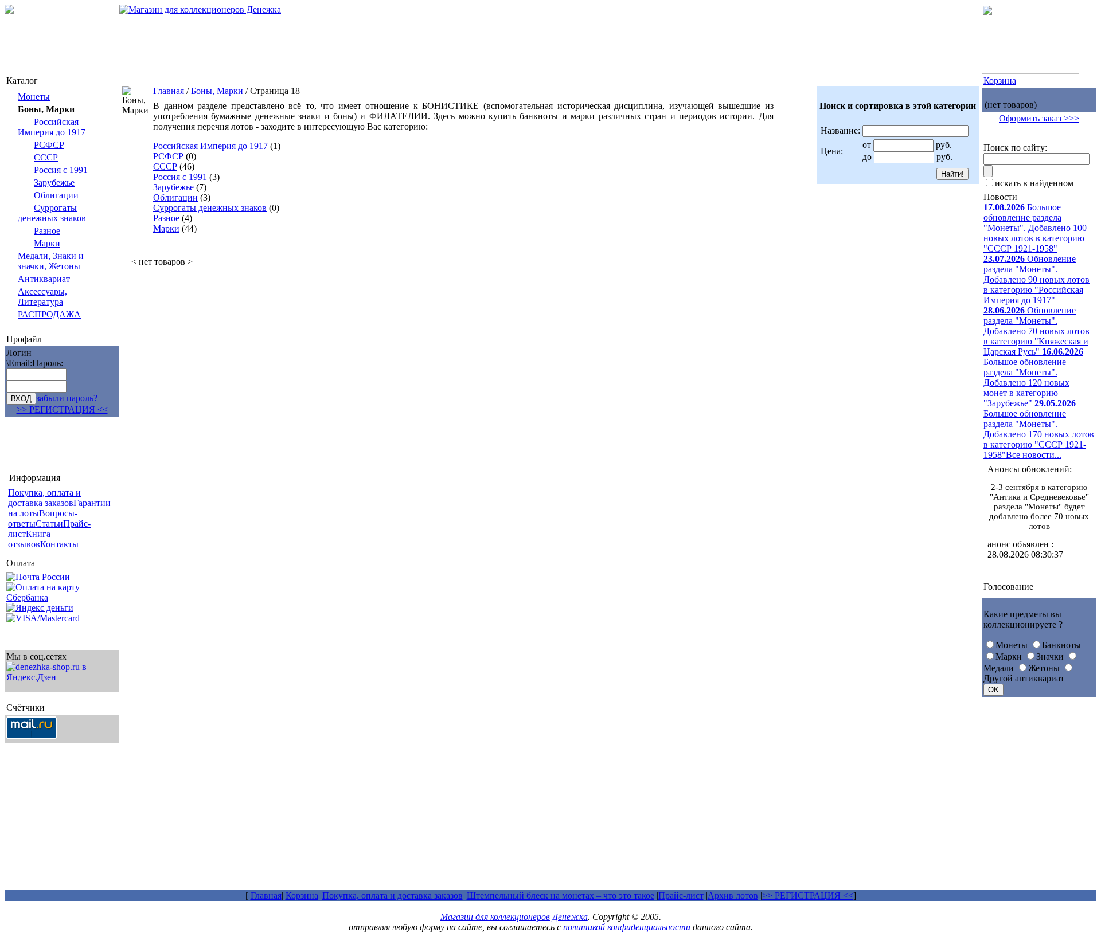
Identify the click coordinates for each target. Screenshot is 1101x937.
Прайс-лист (681, 895)
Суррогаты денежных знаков (52, 213)
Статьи (49, 523)
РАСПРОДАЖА (49, 314)
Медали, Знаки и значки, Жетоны (51, 261)
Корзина (999, 80)
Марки (47, 243)
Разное (47, 231)
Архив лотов (733, 895)
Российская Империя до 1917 (51, 127)
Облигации (56, 195)
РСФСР (49, 145)
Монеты (34, 96)
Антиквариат (44, 279)
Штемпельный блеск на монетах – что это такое (560, 895)
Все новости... (1033, 455)
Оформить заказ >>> (1039, 118)
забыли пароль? (66, 398)
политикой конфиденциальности (626, 927)
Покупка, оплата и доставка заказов (392, 895)
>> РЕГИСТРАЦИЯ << (62, 409)
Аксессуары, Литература (42, 297)
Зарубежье (54, 182)
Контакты (59, 544)
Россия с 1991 (61, 170)
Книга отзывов (29, 539)
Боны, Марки (217, 91)
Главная (168, 91)
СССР (46, 157)
